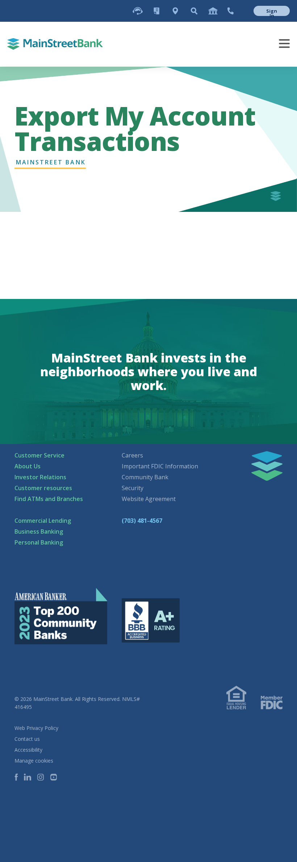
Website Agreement (149, 499)
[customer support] (137, 11)
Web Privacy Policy (36, 728)
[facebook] (19, 777)
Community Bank (145, 477)
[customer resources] (156, 11)
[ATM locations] (175, 11)
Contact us (27, 738)
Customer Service (39, 455)
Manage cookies (33, 760)
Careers (132, 455)
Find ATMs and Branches (48, 499)
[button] (265, 11)
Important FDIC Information (160, 466)
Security (132, 488)
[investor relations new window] (213, 11)
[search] (194, 11)
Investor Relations (40, 477)
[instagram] (43, 777)
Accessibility (28, 749)
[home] (267, 466)
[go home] (55, 43)
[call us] (230, 11)
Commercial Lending (42, 521)
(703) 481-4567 (142, 521)
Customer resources (43, 488)
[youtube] (56, 777)
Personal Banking (38, 542)
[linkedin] (30, 777)
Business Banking (38, 531)
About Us (27, 466)
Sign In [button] (271, 12)
